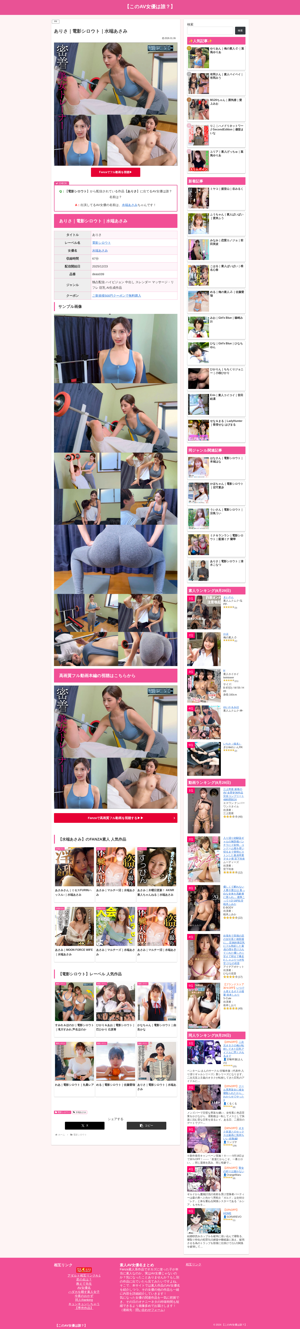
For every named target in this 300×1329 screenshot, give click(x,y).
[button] (146, 1126)
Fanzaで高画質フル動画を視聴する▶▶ (116, 818)
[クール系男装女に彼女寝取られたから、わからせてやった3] (204, 1097)
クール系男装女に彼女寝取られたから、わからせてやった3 (233, 1093)
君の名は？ (84, 1279)
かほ (225, 633)
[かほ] (204, 649)
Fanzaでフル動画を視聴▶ (115, 172)
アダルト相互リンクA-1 (84, 1275)
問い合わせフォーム (149, 1310)
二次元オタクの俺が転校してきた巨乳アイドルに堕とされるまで (233, 1048)
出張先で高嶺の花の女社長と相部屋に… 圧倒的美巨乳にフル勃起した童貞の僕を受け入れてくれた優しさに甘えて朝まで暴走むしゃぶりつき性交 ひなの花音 (234, 949)
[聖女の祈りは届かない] (204, 1178)
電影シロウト (101, 243)
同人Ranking (84, 1300)
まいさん (228, 597)
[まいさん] (204, 612)
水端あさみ (130, 205)
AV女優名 (84, 1287)
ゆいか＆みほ (231, 707)
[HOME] (204, 1220)
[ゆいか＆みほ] (204, 722)
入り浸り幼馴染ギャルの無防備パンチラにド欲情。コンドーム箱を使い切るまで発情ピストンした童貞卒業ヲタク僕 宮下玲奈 (234, 848)
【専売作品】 (84, 1308)
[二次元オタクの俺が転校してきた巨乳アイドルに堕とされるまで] (204, 1052)
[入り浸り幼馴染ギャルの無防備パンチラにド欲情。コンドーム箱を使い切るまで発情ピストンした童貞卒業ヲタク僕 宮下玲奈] (204, 859)
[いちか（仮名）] (204, 759)
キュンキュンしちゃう (84, 1304)
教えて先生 (84, 1283)
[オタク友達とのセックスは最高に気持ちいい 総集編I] (204, 1139)
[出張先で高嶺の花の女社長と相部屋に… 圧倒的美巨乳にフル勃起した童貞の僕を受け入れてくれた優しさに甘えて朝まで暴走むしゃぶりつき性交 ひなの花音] (204, 957)
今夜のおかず (84, 1296)
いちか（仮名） (232, 743)
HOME (227, 1213)
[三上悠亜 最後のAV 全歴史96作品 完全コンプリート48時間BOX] (204, 810)
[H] (204, 686)
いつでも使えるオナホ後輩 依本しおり (233, 991)
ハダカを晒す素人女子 (84, 1292)
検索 (190, 24)
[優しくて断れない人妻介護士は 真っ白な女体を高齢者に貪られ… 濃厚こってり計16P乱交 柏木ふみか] (204, 908)
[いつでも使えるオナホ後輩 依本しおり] (204, 1006)
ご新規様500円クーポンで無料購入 (116, 295)
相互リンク (193, 1264)
